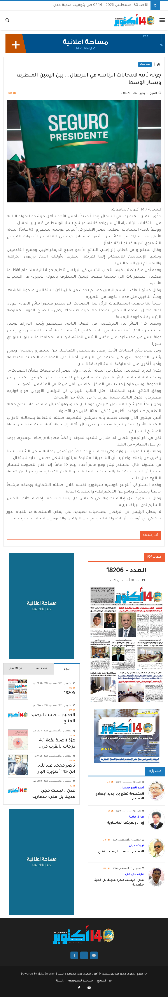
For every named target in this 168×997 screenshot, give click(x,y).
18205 (69, 693)
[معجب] (79, 988)
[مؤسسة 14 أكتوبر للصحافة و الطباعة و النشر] (134, 20)
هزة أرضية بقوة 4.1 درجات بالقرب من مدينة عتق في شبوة (56, 744)
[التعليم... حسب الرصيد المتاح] (18, 714)
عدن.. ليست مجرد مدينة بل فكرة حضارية (53, 794)
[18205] (18, 689)
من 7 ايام (41, 668)
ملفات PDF (154, 557)
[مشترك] (89, 988)
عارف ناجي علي (134, 874)
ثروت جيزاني (136, 845)
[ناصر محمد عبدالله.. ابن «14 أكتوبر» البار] (18, 765)
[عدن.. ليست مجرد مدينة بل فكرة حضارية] (18, 790)
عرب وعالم (145, 64)
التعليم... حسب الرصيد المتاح (53, 718)
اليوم (67, 669)
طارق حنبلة (136, 817)
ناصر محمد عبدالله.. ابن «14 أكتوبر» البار (56, 769)
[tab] (67, 669)
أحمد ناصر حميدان (132, 788)
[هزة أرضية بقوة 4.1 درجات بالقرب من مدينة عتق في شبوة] (18, 740)
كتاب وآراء (155, 771)
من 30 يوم (16, 668)
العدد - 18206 (127, 571)
